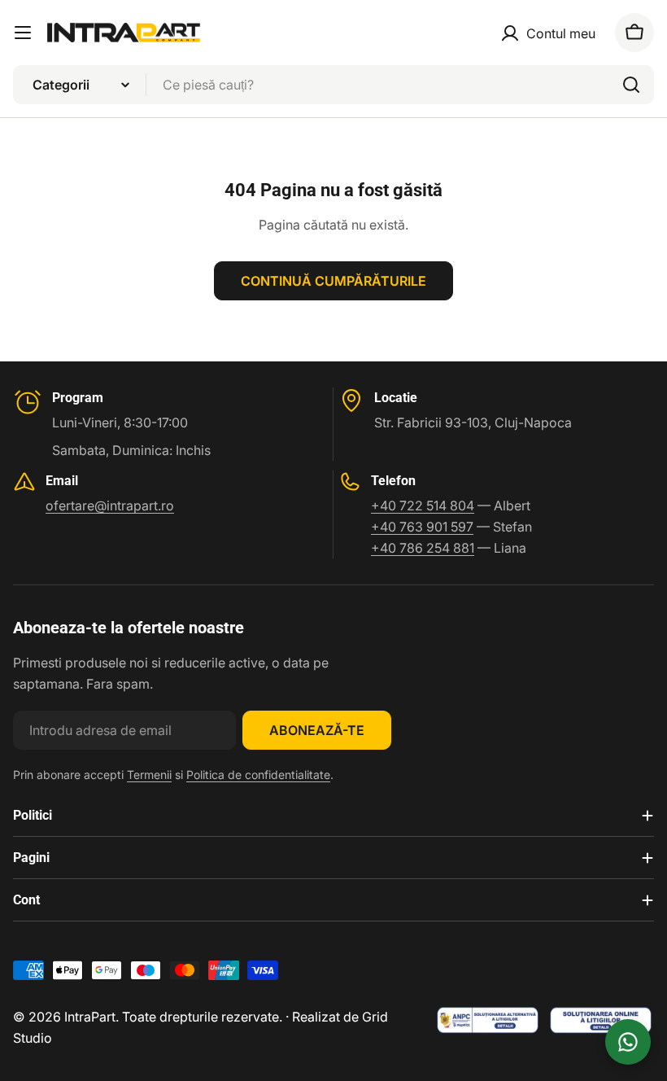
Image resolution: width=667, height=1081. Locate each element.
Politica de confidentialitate (258, 774)
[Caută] (631, 84)
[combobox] (333, 84)
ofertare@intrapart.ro (110, 505)
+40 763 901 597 (422, 527)
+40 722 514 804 (422, 505)
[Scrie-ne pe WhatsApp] (628, 1042)
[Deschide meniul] (23, 32)
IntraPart (90, 1017)
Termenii (149, 774)
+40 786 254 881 (422, 548)
